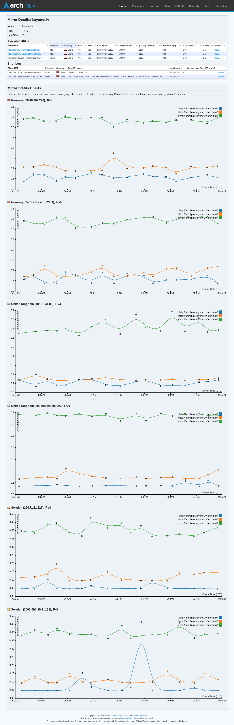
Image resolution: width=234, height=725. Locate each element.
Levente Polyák (140, 715)
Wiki (167, 6)
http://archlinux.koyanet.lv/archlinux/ (24, 50)
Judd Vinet (112, 715)
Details (217, 50)
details (221, 72)
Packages (138, 6)
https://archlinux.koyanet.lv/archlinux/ (24, 54)
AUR (207, 6)
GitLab (179, 6)
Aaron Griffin (123, 715)
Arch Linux (20, 5)
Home (123, 6)
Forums (154, 6)
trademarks (127, 718)
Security (194, 6)
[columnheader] (28, 45)
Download (222, 6)
